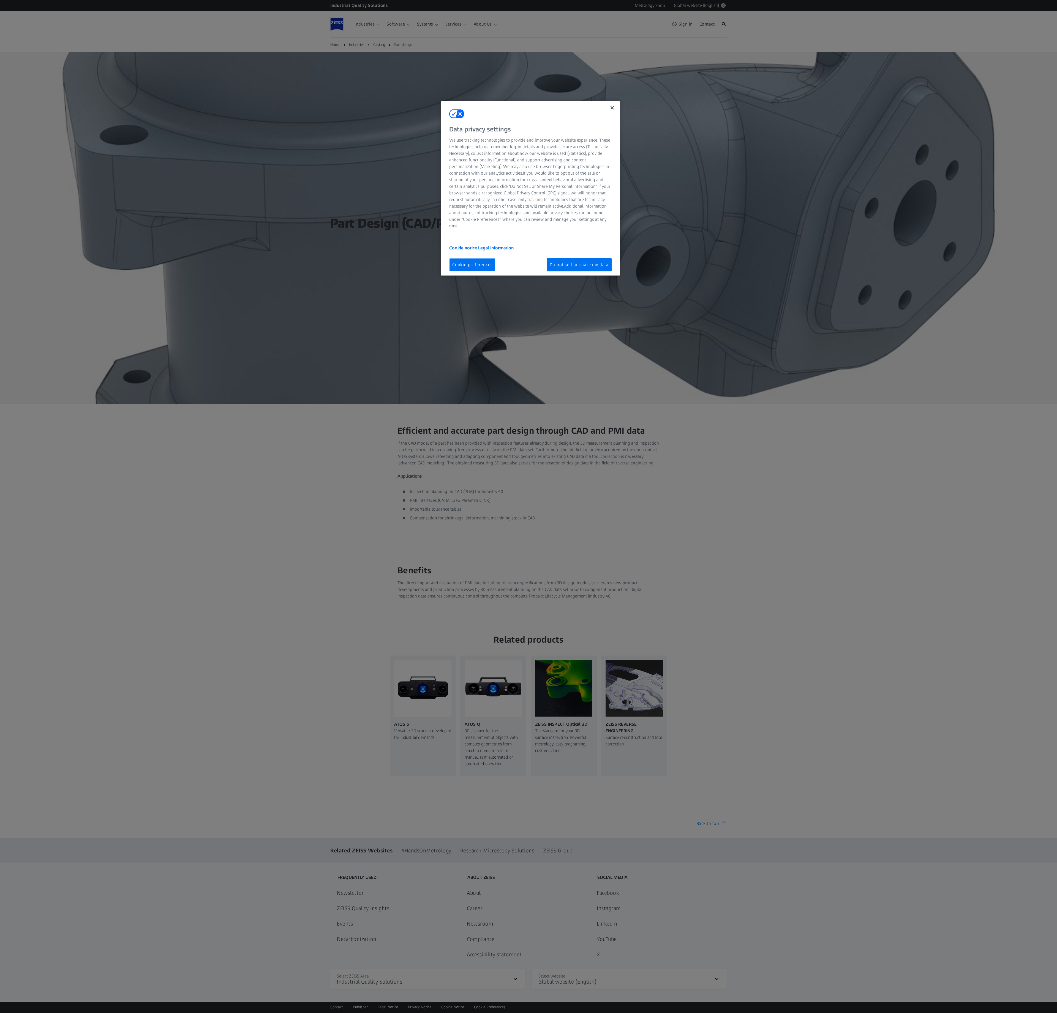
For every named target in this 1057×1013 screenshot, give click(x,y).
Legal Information (496, 248)
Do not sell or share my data (579, 264)
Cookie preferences (472, 264)
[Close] (612, 108)
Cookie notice (463, 248)
